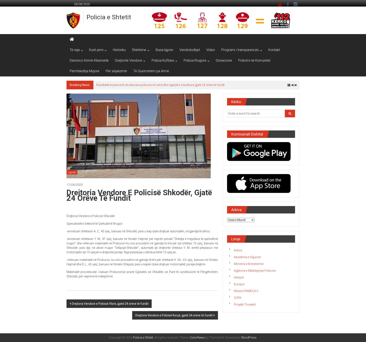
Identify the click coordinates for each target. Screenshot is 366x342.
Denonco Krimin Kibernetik (89, 60)
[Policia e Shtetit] (72, 39)
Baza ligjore (164, 50)
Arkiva (238, 250)
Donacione (224, 60)
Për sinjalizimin (116, 71)
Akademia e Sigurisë (247, 257)
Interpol (239, 277)
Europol (239, 284)
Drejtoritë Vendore (128, 60)
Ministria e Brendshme (248, 264)
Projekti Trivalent (245, 304)
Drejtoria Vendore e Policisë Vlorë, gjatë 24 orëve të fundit (110, 303)
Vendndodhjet (189, 50)
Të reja (75, 50)
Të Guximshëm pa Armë (151, 71)
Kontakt (274, 50)
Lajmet (72, 172)
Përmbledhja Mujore (84, 71)
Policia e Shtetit (109, 17)
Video (210, 50)
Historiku (119, 50)
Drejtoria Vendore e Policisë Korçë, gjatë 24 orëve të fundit (174, 315)
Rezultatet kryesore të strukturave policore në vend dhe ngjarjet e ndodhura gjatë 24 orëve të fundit (160, 85)
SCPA (237, 297)
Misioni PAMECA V (246, 291)
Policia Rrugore (195, 60)
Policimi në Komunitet (254, 60)
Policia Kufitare (163, 60)
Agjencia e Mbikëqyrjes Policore (255, 270)
